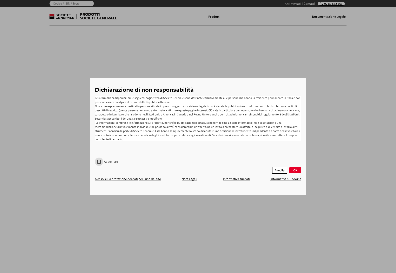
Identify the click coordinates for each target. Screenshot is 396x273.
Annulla (280, 170)
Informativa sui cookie (285, 179)
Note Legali (189, 179)
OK (295, 170)
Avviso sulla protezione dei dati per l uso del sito (128, 179)
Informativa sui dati (236, 179)
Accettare (111, 161)
